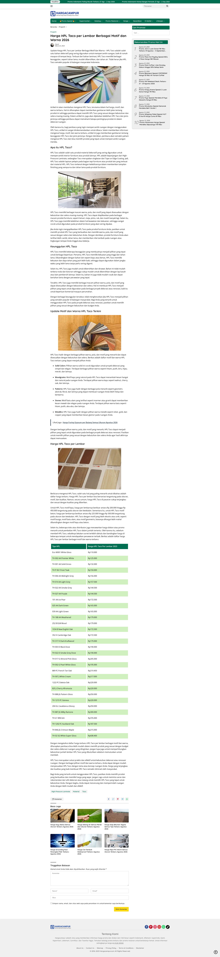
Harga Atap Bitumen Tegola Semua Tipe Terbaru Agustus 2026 (115, 827)
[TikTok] (168, 927)
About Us (79, 948)
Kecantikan (137, 21)
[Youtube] (159, 927)
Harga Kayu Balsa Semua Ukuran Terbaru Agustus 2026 (61, 826)
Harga (125, 21)
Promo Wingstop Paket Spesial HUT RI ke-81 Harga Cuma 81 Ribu (152, 115)
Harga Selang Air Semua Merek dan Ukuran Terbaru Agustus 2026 (89, 827)
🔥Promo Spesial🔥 (67, 21)
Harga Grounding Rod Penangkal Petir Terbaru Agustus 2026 (59, 852)
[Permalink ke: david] (52, 45)
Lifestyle (159, 21)
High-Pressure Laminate (61, 791)
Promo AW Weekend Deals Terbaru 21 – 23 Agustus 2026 (152, 83)
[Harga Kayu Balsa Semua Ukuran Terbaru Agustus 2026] (62, 816)
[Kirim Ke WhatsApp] (127, 799)
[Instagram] (155, 927)
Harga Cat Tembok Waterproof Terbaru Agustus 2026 (88, 852)
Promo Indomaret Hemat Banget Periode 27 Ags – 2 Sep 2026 (117, 2)
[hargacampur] (64, 13)
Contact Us (90, 948)
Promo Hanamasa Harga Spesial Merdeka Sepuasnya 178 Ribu (152, 123)
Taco (84, 791)
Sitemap (100, 948)
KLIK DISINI (119, 943)
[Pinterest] (151, 927)
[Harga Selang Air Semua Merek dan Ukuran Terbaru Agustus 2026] (89, 816)
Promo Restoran (112, 21)
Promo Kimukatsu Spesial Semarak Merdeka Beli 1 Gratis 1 (152, 107)
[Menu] (52, 6)
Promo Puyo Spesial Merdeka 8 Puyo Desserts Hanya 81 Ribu (153, 99)
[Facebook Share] (108, 799)
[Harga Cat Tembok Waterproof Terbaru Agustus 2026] (89, 841)
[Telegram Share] (122, 799)
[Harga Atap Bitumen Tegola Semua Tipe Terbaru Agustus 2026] (116, 816)
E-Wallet (148, 21)
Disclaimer (140, 948)
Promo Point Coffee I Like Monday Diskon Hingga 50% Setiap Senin (152, 66)
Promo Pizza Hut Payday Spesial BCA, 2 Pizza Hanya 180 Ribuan (153, 58)
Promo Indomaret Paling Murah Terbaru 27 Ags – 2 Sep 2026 (62, 2)
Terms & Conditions (126, 948)
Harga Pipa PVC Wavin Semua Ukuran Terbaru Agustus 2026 (116, 851)
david (57, 44)
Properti (53, 32)
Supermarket (85, 21)
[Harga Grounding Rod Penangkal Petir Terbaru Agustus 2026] (62, 841)
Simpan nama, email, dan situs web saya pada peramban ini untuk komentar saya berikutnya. (88, 903)
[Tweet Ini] (113, 799)
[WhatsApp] (163, 927)
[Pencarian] (167, 6)
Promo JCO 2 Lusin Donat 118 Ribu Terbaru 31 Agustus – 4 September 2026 (152, 50)
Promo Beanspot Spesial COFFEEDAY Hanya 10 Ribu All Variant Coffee (153, 74)
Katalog (98, 21)
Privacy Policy (111, 948)
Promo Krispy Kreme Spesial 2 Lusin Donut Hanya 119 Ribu (153, 91)
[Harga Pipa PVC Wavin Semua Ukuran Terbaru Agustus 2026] (116, 841)
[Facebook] (146, 927)
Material (76, 791)
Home (54, 21)
